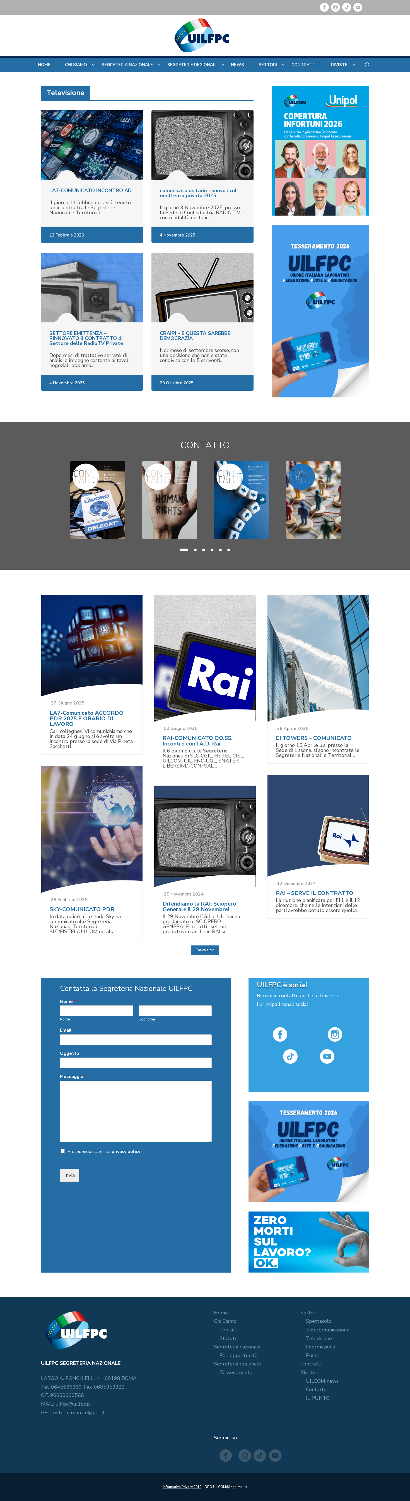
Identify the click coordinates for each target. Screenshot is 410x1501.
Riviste (308, 1372)
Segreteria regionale (237, 1363)
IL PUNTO (318, 1398)
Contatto (316, 1389)
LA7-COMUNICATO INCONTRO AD (90, 190)
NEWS (237, 64)
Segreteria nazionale (237, 1346)
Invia (69, 1175)
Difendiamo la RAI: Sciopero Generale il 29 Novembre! (199, 906)
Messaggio (73, 1077)
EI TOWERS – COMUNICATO (314, 738)
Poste (312, 1355)
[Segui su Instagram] (335, 7)
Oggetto (69, 1053)
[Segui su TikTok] (346, 7)
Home (221, 1312)
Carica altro (205, 950)
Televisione (319, 1338)
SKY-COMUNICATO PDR (82, 909)
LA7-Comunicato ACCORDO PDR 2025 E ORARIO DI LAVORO (87, 718)
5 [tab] (220, 550)
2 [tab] (195, 550)
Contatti (229, 1329)
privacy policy (126, 1151)
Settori (308, 1312)
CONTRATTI (304, 64)
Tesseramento (236, 1372)
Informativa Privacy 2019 (182, 1487)
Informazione (320, 1346)
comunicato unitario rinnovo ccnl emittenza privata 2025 (198, 193)
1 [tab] (184, 550)
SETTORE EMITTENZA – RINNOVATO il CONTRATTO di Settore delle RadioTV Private (86, 338)
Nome (68, 1002)
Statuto (229, 1338)
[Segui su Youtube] (357, 7)
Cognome (147, 1019)
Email (67, 1030)
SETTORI (268, 64)
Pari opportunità (238, 1355)
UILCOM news (322, 1381)
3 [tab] (203, 550)
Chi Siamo (225, 1321)
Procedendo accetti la (103, 1151)
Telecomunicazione (327, 1329)
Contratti (310, 1363)
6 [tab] (228, 550)
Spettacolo (318, 1321)
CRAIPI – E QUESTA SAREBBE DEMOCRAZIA (195, 336)
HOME (44, 64)
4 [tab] (212, 550)
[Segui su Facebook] (324, 7)
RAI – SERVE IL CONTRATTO (314, 893)
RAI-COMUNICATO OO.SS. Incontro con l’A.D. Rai (198, 740)
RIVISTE (339, 64)
